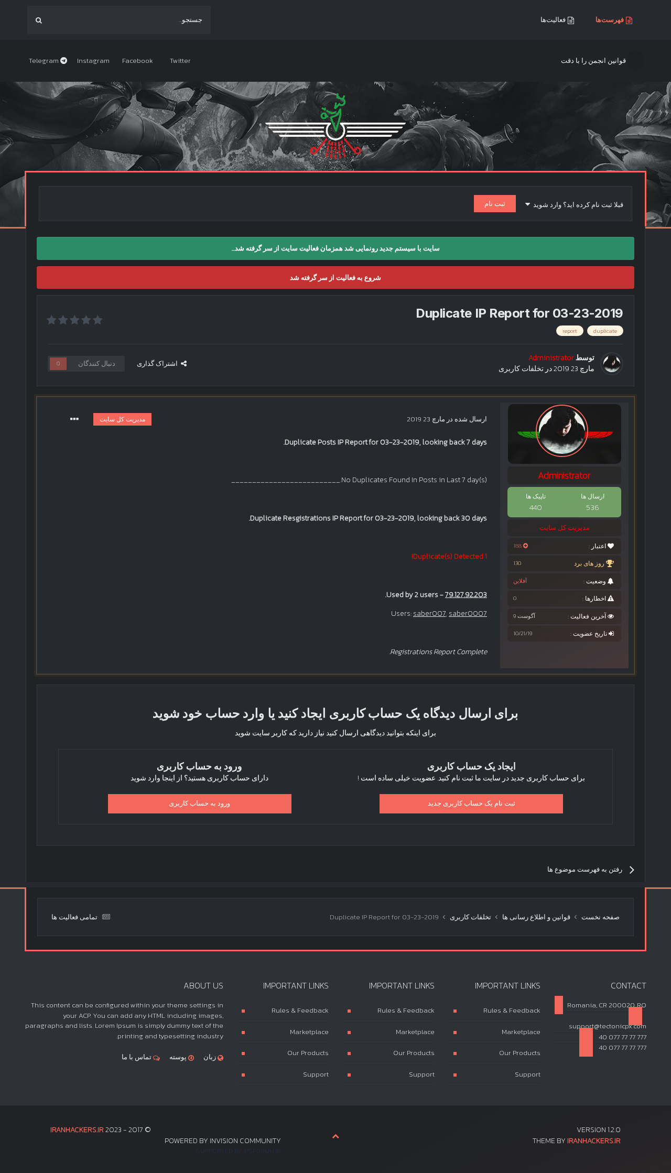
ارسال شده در (447, 419)
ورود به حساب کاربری (199, 803)
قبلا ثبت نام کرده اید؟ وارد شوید (576, 205)
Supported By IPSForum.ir (238, 1151)
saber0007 (468, 613)
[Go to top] (335, 1135)
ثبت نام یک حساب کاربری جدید (471, 803)
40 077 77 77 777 (621, 1037)
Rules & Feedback (511, 1010)
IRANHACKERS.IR (594, 1140)
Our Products (519, 1053)
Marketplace (521, 1032)
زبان (210, 1057)
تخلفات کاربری (521, 368)
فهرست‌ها (610, 20)
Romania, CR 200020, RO (606, 1005)
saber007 (429, 613)
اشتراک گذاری (159, 363)
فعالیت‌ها (553, 20)
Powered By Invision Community (223, 1140)
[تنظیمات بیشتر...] (74, 419)
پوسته (178, 1057)
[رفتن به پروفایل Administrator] (611, 363)
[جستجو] (38, 20)
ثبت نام (494, 204)
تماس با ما (137, 1057)
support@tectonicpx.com (607, 1026)
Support (527, 1074)
